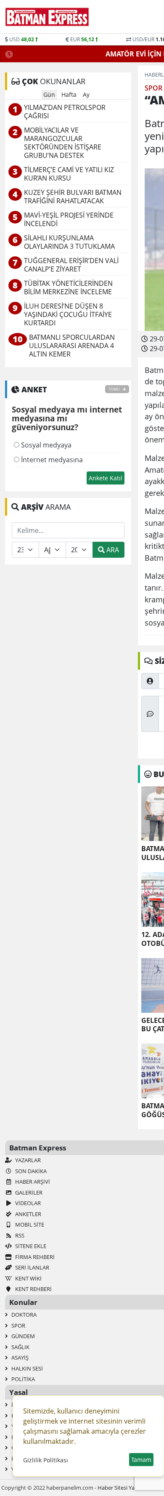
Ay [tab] (86, 94)
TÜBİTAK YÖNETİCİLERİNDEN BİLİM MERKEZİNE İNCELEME (68, 287)
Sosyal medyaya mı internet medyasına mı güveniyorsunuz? (67, 419)
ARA (112, 549)
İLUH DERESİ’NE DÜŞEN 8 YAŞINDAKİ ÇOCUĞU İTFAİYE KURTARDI (68, 314)
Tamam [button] (141, 1460)
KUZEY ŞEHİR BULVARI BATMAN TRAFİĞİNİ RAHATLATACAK (73, 196)
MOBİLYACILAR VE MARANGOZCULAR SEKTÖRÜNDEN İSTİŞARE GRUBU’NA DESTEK (62, 143)
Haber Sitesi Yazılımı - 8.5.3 (130, 1487)
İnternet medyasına (51, 459)
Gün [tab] (49, 94)
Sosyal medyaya (45, 445)
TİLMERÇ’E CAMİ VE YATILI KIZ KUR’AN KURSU (69, 174)
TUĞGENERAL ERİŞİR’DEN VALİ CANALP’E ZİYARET (71, 265)
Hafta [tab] (69, 94)
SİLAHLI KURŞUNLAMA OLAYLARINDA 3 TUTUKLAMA (69, 242)
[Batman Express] (47, 17)
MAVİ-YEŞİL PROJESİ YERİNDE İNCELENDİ (69, 219)
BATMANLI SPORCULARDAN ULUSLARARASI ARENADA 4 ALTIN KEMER (72, 346)
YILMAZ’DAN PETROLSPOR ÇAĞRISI (65, 111)
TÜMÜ (114, 389)
